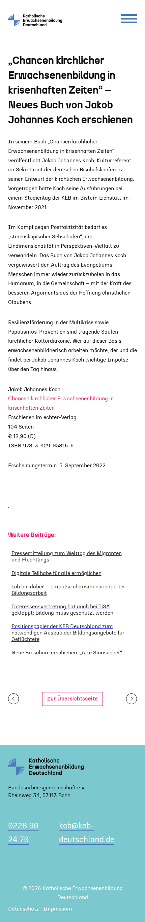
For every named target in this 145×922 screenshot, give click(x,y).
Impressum (57, 909)
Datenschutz (23, 909)
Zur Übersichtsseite (72, 699)
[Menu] (129, 20)
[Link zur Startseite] (37, 20)
